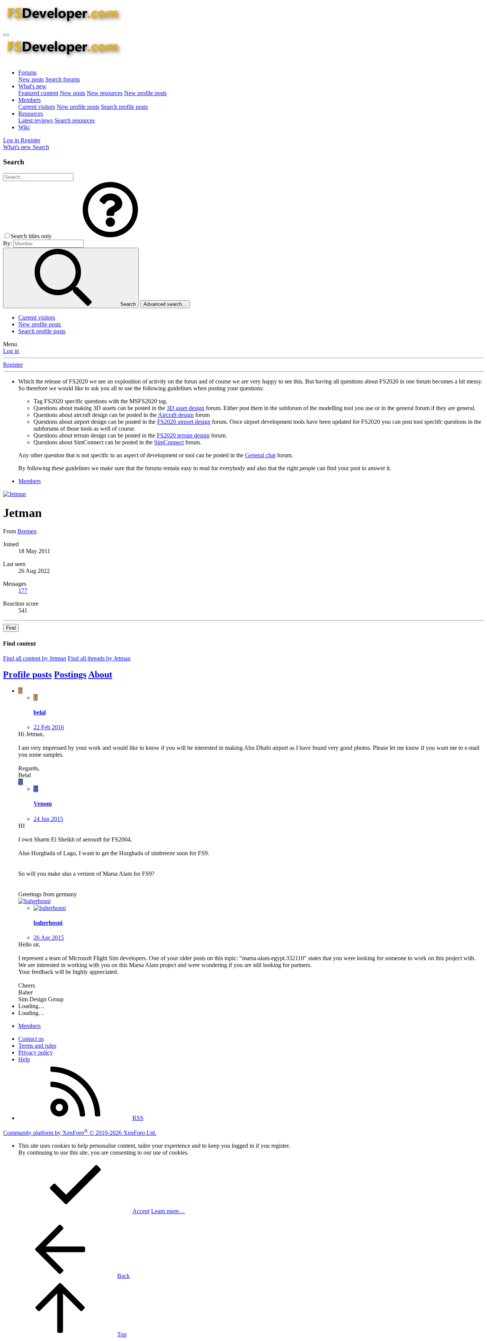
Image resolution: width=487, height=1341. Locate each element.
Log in (11, 351)
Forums (27, 72)
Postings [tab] (70, 674)
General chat (260, 455)
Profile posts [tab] (27, 674)
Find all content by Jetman (34, 658)
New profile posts (145, 93)
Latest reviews (35, 120)
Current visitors (36, 106)
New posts (31, 79)
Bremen (27, 531)
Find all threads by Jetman (99, 658)
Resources (30, 113)
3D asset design (185, 408)
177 (22, 590)
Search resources (74, 120)
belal (39, 712)
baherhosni (47, 922)
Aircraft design (176, 415)
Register (13, 364)
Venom (42, 803)
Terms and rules (37, 1045)
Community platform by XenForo (79, 1132)
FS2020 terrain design (183, 435)
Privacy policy (35, 1052)
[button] (110, 236)
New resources (105, 93)
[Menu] (6, 35)
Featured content (38, 93)
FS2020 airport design (183, 421)
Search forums (62, 79)
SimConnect (169, 442)
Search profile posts (124, 106)
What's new (32, 86)
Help (24, 1059)
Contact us (31, 1039)
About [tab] (100, 674)
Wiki (24, 127)
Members (29, 100)
